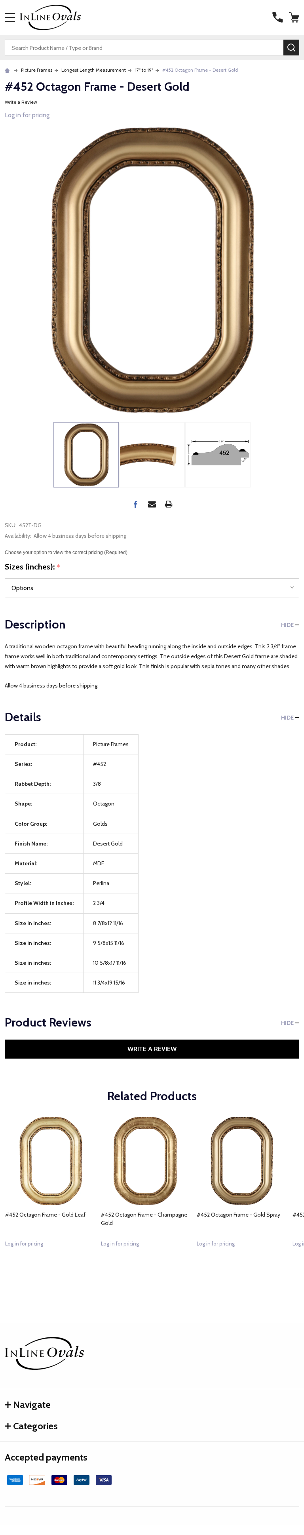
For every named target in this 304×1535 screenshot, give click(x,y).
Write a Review (21, 102)
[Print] (169, 504)
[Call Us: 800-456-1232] (277, 17)
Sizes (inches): (33, 567)
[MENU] (10, 17)
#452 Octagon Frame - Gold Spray (238, 1214)
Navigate (32, 1404)
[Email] (152, 504)
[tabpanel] (50, 1199)
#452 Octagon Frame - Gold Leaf (45, 1214)
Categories (35, 1426)
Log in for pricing (27, 115)
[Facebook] (135, 504)
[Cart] (295, 17)
